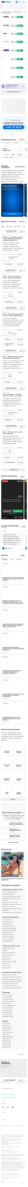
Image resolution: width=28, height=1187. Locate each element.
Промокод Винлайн (7, 999)
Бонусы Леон (5, 965)
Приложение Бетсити (8, 939)
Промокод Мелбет (7, 1012)
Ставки (11, 559)
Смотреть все (13, 469)
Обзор (12, 17)
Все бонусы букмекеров (9, 952)
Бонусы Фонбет (6, 959)
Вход (23, 2)
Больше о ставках (13, 842)
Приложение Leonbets (8, 926)
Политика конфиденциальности (8, 1097)
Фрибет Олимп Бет (7, 1028)
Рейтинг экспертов (19, 166)
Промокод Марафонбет (8, 1005)
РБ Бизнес (19, 559)
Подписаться (12, 214)
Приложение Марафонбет (9, 928)
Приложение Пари (7, 941)
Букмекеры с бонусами (8, 906)
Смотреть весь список (13, 91)
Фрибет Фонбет (6, 1025)
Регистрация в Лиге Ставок (9, 985)
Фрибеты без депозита (8, 948)
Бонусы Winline (6, 957)
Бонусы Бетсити (6, 967)
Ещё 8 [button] (12, 799)
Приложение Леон (7, 932)
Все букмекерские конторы (9, 892)
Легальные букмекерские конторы (11, 896)
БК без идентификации (8, 894)
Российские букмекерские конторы (12, 912)
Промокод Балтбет (7, 1014)
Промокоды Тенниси (8, 1016)
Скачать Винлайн (7, 919)
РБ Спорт (4, 559)
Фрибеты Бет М (6, 1047)
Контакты (3, 1100)
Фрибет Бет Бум (6, 1041)
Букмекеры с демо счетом (9, 902)
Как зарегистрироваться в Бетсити (11, 979)
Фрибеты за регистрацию (9, 961)
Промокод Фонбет (7, 997)
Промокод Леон (6, 1003)
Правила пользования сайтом (8, 1094)
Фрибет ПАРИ (6, 1023)
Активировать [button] (18, 511)
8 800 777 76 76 (9, 1150)
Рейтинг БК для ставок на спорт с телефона (11, 899)
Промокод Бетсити (7, 1007)
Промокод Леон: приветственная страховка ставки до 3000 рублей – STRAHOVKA (12, 500)
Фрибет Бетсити (6, 1038)
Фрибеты (20, 495)
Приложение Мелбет (8, 934)
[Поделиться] (24, 232)
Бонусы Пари (6, 963)
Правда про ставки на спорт (10, 983)
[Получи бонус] (17, 2)
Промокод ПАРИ (6, 995)
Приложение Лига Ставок (9, 930)
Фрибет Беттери (6, 1045)
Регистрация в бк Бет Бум (9, 974)
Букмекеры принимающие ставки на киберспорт (12, 909)
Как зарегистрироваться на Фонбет (11, 987)
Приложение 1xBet (7, 921)
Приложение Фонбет (7, 936)
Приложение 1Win (7, 924)
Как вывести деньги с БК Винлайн (11, 977)
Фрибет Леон (5, 1034)
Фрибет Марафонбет (7, 1036)
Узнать (22, 86)
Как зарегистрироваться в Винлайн (11, 981)
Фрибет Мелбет (6, 1043)
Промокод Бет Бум (7, 1010)
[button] (19, 17)
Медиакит (3, 1103)
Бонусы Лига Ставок (7, 954)
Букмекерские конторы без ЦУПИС (12, 904)
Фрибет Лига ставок (7, 1032)
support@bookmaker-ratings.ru (11, 1151)
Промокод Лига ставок (8, 1001)
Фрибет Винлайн (6, 1030)
